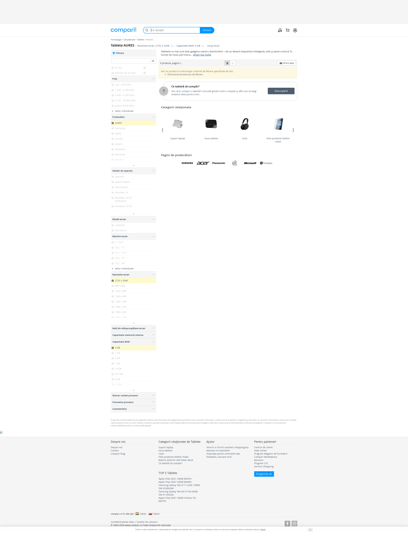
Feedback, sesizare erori (219, 456)
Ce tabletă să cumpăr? (185, 86)
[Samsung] (187, 163)
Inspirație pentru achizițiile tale (223, 453)
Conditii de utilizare (146, 521)
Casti (244, 138)
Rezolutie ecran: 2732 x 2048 (153, 45)
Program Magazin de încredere (270, 453)
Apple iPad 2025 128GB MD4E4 (175, 481)
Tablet (143, 513)
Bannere (258, 460)
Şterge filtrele (213, 46)
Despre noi (116, 447)
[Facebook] (287, 523)
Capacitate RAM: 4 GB (188, 45)
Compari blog (118, 453)
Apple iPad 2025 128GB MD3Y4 (175, 478)
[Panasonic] (218, 163)
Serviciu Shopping (263, 466)
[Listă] (227, 63)
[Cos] (287, 30)
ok (153, 60)
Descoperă (281, 91)
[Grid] (232, 63)
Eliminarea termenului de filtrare (185, 74)
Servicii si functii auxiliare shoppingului (227, 447)
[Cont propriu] (295, 30)
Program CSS (261, 463)
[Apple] (234, 163)
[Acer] (203, 163)
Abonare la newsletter (218, 450)
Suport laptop (177, 138)
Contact (115, 450)
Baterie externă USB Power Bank (176, 460)
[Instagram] (294, 523)
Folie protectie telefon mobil (278, 140)
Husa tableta (211, 138)
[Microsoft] (250, 163)
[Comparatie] (280, 30)
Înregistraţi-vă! (264, 473)
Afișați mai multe (202, 54)
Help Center (260, 450)
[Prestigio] (266, 163)
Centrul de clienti (263, 447)
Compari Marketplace (265, 456)
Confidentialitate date (122, 521)
